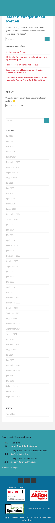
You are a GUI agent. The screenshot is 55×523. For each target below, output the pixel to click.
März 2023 (10, 292)
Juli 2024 (9, 224)
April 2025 (10, 198)
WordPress (28, 520)
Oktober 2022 (12, 308)
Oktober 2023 (12, 261)
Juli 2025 (9, 183)
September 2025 (13, 172)
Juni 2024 (10, 229)
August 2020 (11, 349)
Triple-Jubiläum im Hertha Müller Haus (21, 64)
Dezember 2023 (13, 256)
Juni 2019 (10, 375)
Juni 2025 (10, 188)
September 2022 (13, 313)
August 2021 (11, 334)
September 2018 (13, 396)
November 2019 (13, 370)
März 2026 (10, 151)
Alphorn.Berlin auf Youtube (23, 462)
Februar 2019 (12, 386)
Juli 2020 (9, 355)
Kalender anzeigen (10, 467)
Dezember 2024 (13, 214)
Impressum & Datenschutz (39, 508)
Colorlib (42, 517)
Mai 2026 (10, 146)
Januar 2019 (11, 391)
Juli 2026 (9, 136)
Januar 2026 (11, 157)
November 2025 (13, 167)
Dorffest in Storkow (20, 454)
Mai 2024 (10, 235)
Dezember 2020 (13, 344)
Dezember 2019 (13, 365)
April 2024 (10, 240)
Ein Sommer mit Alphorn (16, 52)
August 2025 (11, 177)
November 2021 (13, 323)
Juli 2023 (9, 271)
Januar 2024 (11, 250)
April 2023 (10, 287)
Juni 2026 (10, 141)
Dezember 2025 (13, 162)
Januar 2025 (11, 209)
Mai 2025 (10, 193)
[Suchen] (47, 39)
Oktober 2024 (12, 219)
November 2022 (13, 302)
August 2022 (11, 318)
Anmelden (10, 414)
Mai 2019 (10, 381)
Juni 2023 (10, 276)
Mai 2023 (10, 282)
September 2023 (13, 266)
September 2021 (13, 329)
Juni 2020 (10, 360)
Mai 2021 (10, 339)
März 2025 (10, 203)
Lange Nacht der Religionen (24, 446)
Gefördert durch (16, 487)
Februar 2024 (12, 245)
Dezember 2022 (13, 297)
